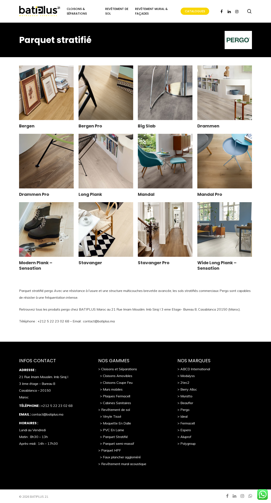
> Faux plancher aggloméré (119, 457)
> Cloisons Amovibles (115, 376)
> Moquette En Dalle (114, 423)
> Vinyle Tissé (109, 416)
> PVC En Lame (111, 430)
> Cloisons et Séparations (117, 369)
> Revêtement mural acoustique (122, 464)
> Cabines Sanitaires (114, 403)
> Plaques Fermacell (114, 396)
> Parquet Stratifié (113, 437)
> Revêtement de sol (114, 410)
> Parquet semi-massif (116, 443)
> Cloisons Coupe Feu (115, 382)
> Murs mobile (109, 389)
